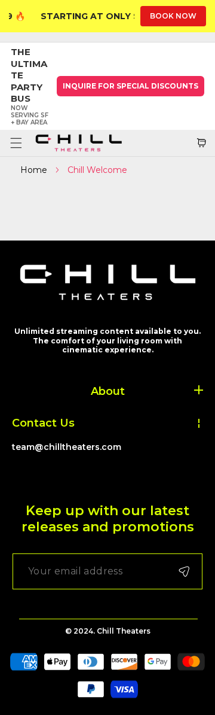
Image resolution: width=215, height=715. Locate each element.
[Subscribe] (184, 571)
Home (33, 170)
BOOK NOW (173, 15)
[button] (16, 143)
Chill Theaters (123, 630)
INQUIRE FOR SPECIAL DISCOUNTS (130, 85)
